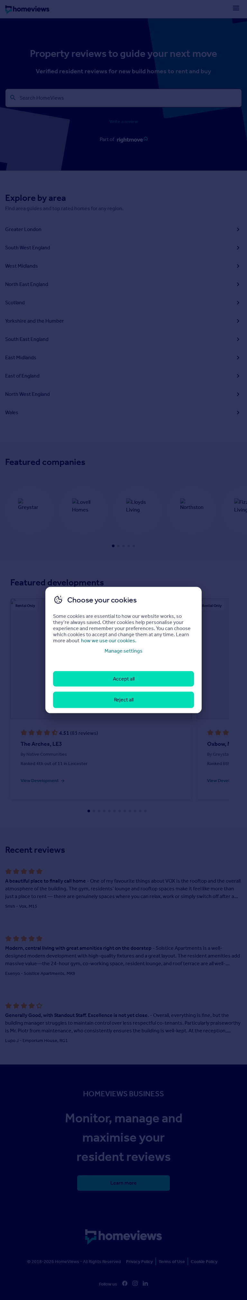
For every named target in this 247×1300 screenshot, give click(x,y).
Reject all (123, 700)
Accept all (123, 679)
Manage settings (123, 650)
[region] (123, 650)
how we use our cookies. (108, 640)
